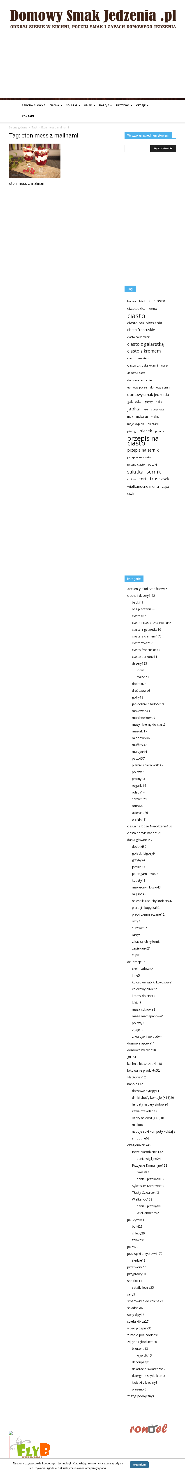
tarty (136, 935)
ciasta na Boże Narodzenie (149, 826)
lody (141, 670)
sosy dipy (135, 1314)
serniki (139, 799)
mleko (137, 1125)
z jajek (137, 1030)
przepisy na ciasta (139, 457)
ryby (136, 921)
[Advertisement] (92, 66)
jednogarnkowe (145, 873)
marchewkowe (143, 717)
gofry (137, 697)
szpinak (131, 479)
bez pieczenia (143, 609)
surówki (139, 928)
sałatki (71, 105)
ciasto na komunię (138, 337)
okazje (141, 105)
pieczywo (122, 105)
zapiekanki (141, 948)
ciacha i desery (142, 595)
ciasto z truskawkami (142, 365)
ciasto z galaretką (145, 344)
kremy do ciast (143, 996)
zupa (165, 486)
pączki (152, 464)
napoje (104, 105)
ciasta (159, 300)
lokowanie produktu (143, 1070)
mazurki (139, 731)
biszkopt (144, 301)
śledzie (139, 1260)
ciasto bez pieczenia (144, 322)
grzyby (149, 401)
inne (136, 975)
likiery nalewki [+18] (148, 1118)
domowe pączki (137, 387)
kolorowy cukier (144, 989)
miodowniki (142, 738)
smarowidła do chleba (145, 1301)
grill (131, 1057)
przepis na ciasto (143, 440)
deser (164, 365)
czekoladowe (142, 968)
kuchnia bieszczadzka (144, 1063)
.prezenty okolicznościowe (147, 589)
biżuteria (140, 1348)
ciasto (136, 315)
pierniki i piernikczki (147, 765)
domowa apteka (141, 1043)
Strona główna (33, 105)
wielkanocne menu (143, 486)
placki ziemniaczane (148, 914)
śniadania (136, 1308)
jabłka (134, 408)
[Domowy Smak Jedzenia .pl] (92, 16)
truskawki (160, 478)
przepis (159, 431)
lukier (136, 1002)
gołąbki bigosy (143, 853)
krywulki (144, 1355)
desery (139, 663)
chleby (138, 1233)
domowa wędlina (141, 1050)
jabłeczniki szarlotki (148, 704)
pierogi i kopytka (146, 907)
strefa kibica (137, 1321)
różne (143, 677)
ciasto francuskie (141, 329)
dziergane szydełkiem (148, 1376)
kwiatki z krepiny (144, 1382)
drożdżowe (142, 690)
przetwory (136, 1267)
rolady (138, 792)
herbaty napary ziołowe (150, 1104)
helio (159, 401)
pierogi (131, 431)
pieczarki (153, 424)
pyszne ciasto (136, 465)
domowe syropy (145, 1091)
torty (137, 806)
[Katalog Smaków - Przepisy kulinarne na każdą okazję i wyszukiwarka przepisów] (68, 1433)
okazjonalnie (139, 1145)
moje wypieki (135, 424)
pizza (132, 1247)
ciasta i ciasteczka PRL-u (151, 622)
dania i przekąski (150, 1179)
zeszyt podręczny (140, 1396)
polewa (138, 772)
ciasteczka (136, 308)
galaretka (134, 401)
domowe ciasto (136, 372)
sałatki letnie (143, 1287)
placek (145, 431)
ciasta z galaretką (146, 629)
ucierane (140, 812)
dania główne (139, 840)
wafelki (139, 819)
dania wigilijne (149, 1158)
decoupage (141, 1362)
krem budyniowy (154, 409)
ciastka (153, 308)
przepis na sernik (143, 450)
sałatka (135, 471)
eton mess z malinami (27, 183)
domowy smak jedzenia (148, 394)
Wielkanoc (142, 1199)
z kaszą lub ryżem (146, 941)
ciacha (54, 105)
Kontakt (28, 116)
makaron (142, 416)
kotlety (139, 880)
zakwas (138, 1240)
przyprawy (136, 1274)
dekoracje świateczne (148, 1369)
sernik (154, 471)
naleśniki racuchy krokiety (152, 901)
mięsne (139, 894)
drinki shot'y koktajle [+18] (153, 1097)
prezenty (139, 1389)
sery (131, 1294)
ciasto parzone (144, 656)
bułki (137, 1226)
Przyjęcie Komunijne (149, 1165)
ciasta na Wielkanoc (144, 833)
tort (143, 478)
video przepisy (139, 1328)
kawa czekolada (144, 1111)
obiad (88, 105)
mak (130, 416)
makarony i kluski (146, 887)
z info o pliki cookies (143, 1335)
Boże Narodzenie (147, 1152)
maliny (155, 416)
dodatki (139, 684)
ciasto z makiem (138, 358)
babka (131, 301)
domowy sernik (160, 387)
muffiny (139, 745)
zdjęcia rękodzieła (142, 1342)
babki (137, 602)
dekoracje (136, 962)
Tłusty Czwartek (145, 1192)
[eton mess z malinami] (34, 161)
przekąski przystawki (144, 1253)
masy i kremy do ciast (149, 724)
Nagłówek (136, 1077)
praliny (138, 779)
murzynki (139, 751)
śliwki (130, 494)
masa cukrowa (143, 1009)
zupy (137, 955)
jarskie (138, 867)
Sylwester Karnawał (148, 1186)
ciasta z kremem (147, 636)
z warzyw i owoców (147, 1036)
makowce (141, 711)
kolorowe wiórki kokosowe (152, 982)
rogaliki (139, 785)
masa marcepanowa (148, 1016)
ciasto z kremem (144, 351)
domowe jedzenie (139, 380)
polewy (138, 1023)
